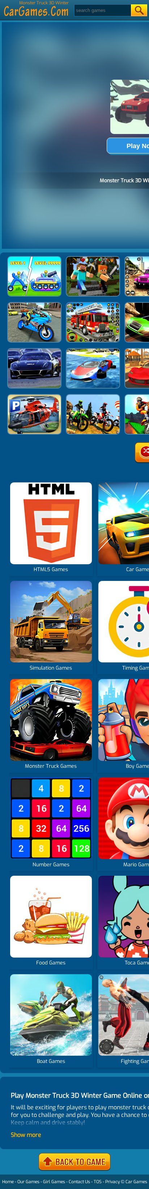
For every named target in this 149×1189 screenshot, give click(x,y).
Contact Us (79, 1182)
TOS (98, 1182)
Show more (26, 1135)
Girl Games (54, 1182)
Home (8, 1182)
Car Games (136, 1182)
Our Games (28, 1182)
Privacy (112, 1182)
